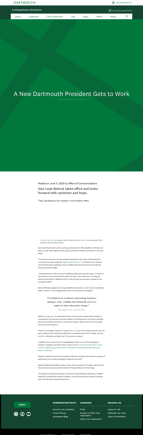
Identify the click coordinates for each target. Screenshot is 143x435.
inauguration (49, 316)
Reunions (73, 331)
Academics (34, 16)
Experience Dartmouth (64, 403)
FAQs (82, 409)
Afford (99, 16)
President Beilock (73, 262)
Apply (85, 16)
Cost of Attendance (117, 416)
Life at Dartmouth (54, 16)
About (18, 16)
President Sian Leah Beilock (49, 240)
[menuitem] (65, 411)
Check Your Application (91, 419)
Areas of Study (59, 413)
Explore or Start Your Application (90, 414)
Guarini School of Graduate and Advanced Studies (73, 348)
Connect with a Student (63, 409)
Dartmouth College (24, 2)
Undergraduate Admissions (27, 9)
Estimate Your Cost (117, 413)
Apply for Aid (114, 409)
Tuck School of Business (87, 345)
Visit (73, 16)
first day (86, 240)
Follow (113, 16)
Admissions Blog (60, 416)
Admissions (86, 403)
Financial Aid (114, 403)
